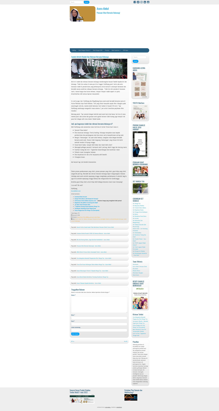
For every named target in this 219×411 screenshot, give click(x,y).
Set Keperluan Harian (138, 210)
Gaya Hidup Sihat (81, 217)
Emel (73, 321)
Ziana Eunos (136, 275)
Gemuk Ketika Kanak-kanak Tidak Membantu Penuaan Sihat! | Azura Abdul (95, 227)
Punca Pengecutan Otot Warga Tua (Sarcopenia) (139, 326)
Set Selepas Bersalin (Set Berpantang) (139, 225)
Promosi (107, 50)
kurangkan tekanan (105, 219)
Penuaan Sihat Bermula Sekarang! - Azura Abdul (89, 246)
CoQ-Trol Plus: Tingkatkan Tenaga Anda (139, 334)
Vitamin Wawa (136, 271)
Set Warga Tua (136, 203)
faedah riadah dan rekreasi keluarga (83, 219)
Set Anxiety (136, 218)
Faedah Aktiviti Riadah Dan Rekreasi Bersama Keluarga (90, 56)
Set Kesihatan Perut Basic (139, 216)
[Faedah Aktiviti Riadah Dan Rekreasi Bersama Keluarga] (99, 69)
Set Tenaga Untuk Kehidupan (140, 212)
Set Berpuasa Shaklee (138, 206)
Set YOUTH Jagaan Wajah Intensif (139, 244)
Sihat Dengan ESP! (97, 50)
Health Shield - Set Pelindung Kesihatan (140, 229)
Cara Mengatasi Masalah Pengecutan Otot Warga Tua (140, 318)
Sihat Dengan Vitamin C (84, 50)
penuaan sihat (93, 217)
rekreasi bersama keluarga (116, 219)
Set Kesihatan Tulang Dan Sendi (139, 236)
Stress (98, 217)
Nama (73, 315)
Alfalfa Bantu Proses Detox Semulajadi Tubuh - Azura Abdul (92, 252)
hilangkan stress (96, 219)
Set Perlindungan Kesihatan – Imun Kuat (140, 254)
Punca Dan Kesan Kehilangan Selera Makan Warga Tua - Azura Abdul (94, 264)
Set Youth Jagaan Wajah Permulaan (139, 248)
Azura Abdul (103, 8)
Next (125, 341)
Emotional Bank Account (81, 197)
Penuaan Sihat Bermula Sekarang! (108, 12)
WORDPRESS (119, 407)
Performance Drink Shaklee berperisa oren (85, 201)
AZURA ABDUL (108, 407)
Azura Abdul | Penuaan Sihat (140, 266)
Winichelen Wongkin (138, 273)
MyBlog (74, 50)
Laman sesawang (75, 327)
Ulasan (73, 295)
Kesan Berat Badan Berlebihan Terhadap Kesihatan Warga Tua (92, 277)
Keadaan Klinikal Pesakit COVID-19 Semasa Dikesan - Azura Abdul (93, 233)
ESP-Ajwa (125, 50)
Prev (73, 341)
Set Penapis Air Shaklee (139, 251)
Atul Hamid (135, 264)
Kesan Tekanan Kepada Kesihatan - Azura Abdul (89, 283)
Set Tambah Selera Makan (139, 208)
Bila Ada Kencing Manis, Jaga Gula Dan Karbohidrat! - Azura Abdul (93, 240)
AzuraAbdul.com (76, 191)
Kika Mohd (135, 269)
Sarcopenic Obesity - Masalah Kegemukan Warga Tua (140, 322)
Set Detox (135, 214)
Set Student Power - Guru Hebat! (139, 240)
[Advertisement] (109, 35)
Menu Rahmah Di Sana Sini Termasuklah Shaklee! (139, 330)
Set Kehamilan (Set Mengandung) (138, 221)
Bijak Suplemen (116, 50)
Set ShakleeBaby (137, 233)
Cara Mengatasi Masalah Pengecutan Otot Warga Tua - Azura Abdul (94, 258)
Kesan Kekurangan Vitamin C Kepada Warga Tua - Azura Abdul (92, 271)
